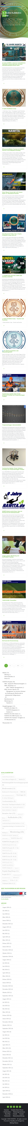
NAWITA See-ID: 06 (9, 856)
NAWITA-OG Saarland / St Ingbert (13, 717)
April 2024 (5, 973)
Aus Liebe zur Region (9, 779)
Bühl (22, 792)
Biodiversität (8, 788)
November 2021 (7, 1061)
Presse (6, 678)
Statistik (8, 703)
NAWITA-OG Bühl (9, 708)
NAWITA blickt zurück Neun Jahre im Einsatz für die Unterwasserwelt (12, 512)
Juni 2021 (5, 1077)
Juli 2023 (5, 1002)
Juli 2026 (5, 910)
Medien (4, 672)
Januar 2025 (6, 946)
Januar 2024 (6, 982)
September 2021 (7, 1067)
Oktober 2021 (6, 1064)
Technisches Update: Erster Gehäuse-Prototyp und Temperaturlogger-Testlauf (13, 469)
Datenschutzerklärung (18, 1116)
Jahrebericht (20, 814)
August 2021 (6, 1071)
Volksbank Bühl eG (8, 883)
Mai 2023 (5, 1009)
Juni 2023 (5, 1005)
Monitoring (7, 701)
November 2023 (7, 989)
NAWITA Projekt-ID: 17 (10, 848)
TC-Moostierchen (9, 719)
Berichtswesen (8, 699)
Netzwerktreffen (8, 676)
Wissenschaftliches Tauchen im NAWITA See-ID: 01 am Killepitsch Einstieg (13, 149)
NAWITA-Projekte (7, 681)
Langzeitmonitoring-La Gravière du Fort (13, 827)
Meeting (6, 674)
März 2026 (5, 917)
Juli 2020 (5, 1084)
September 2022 (7, 1028)
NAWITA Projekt (10, 842)
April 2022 (5, 1045)
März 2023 (5, 1012)
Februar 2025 (6, 943)
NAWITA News (16, 838)
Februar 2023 (6, 1015)
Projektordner (7, 1112)
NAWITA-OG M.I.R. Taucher (10, 835)
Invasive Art (8, 813)
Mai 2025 (5, 933)
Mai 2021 (5, 1081)
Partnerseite (7, 1116)
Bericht (22, 779)
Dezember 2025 (7, 923)
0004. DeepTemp (8, 685)
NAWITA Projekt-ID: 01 (9, 845)
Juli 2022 (5, 1035)
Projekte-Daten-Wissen (17, 1110)
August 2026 (6, 907)
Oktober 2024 (6, 953)
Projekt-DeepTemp (10, 871)
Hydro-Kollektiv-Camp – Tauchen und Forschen (12, 807)
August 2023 (6, 999)
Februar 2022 (6, 1051)
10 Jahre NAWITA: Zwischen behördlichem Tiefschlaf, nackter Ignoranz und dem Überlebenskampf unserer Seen (13, 64)
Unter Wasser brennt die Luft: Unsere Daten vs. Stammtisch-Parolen (12, 193)
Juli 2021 (5, 1074)
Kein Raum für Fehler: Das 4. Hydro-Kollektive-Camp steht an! (12, 234)
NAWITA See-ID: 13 (9, 859)
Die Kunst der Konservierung (10, 640)
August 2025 (6, 927)
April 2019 (5, 1090)
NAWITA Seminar (7, 867)
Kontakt (22, 1114)
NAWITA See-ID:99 (7, 865)
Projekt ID (6, 874)
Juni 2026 (5, 914)
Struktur (8, 712)
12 (18, 665)
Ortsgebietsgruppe (7, 706)
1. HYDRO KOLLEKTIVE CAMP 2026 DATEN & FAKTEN (12, 276)
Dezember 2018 (7, 1094)
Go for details (5, 899)
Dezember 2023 (7, 986)
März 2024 (5, 976)
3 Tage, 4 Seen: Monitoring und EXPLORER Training (10, 556)
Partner (16, 868)
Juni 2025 (5, 930)
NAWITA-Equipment (12, 710)
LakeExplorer (5, 820)
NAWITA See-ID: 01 (9, 853)
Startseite (6, 1110)
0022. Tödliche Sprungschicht (14, 687)
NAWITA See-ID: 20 (7, 862)
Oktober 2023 (6, 992)
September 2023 (7, 995)
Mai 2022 (5, 1041)
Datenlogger (21, 795)
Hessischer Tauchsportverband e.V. (13, 804)
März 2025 (5, 940)
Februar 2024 (6, 979)
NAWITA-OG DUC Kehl (11, 714)
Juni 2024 (5, 966)
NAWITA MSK (5, 838)
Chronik (15, 1114)
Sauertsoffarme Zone (6, 877)
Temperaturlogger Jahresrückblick (11, 425)
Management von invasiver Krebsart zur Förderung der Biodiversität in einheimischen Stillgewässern (15, 693)
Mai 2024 (5, 969)
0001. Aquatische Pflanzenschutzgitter (14, 683)
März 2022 (5, 1048)
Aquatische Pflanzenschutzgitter (8, 776)
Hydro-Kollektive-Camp (9, 810)
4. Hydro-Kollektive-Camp (9, 108)
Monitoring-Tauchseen (19, 1112)
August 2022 (6, 1031)
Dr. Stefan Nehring (7, 798)
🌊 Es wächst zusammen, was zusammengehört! (10, 351)
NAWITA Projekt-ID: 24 (6, 850)
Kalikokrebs (14, 817)
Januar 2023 (6, 1018)
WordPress (13, 1121)
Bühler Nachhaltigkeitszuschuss (8, 795)
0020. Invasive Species (10, 689)
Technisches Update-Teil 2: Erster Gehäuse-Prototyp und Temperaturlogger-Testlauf (13, 395)
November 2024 (7, 950)
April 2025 (5, 937)
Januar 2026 (6, 920)
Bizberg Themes (14, 1123)
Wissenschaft (6, 723)
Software (16, 877)
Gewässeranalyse (9, 801)
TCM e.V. (13, 880)
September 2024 (7, 956)
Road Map (7, 1114)
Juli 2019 (5, 1087)
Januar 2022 (6, 1054)
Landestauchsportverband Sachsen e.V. (13, 823)
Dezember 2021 (7, 1058)
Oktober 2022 (6, 1025)
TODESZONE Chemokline (9, 600)
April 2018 (5, 1097)
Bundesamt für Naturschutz (10, 792)
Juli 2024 (5, 963)
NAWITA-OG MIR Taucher (11, 715)
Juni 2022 (5, 1038)
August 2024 (6, 959)
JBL (3, 818)
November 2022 (7, 1022)
